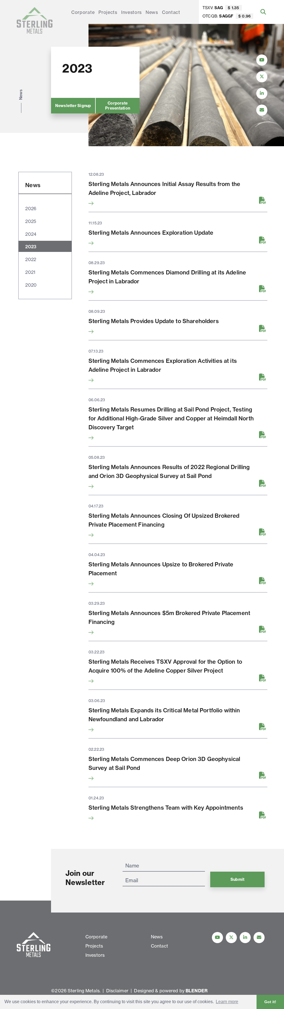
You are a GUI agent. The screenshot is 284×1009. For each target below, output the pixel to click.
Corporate (83, 12)
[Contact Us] (261, 110)
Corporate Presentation (117, 106)
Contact (171, 12)
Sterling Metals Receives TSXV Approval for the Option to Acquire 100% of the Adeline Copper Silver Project (165, 666)
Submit (237, 879)
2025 (30, 221)
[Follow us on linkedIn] (245, 937)
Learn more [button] (227, 1001)
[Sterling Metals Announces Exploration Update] (263, 240)
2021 (30, 272)
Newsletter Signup (73, 105)
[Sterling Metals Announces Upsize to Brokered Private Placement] (263, 581)
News (152, 12)
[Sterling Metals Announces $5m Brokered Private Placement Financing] (263, 629)
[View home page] (35, 20)
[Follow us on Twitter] (231, 937)
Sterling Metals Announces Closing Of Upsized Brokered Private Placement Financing (164, 520)
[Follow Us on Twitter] (261, 76)
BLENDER (196, 990)
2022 (30, 259)
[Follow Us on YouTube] (261, 60)
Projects (107, 12)
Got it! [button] (270, 1002)
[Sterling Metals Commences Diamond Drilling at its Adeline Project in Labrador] (263, 289)
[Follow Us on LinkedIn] (261, 93)
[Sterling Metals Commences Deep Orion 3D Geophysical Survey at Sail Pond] (263, 775)
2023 (30, 246)
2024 (30, 234)
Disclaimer (117, 990)
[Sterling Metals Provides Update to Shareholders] (263, 328)
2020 (31, 285)
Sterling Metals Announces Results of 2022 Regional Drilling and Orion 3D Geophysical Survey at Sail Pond (169, 471)
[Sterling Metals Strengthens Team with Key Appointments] (263, 815)
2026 (30, 208)
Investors (131, 12)
